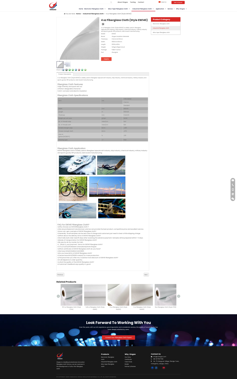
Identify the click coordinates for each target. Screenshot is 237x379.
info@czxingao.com (159, 357)
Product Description (64, 74)
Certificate (128, 359)
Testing (133, 2)
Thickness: (104, 39)
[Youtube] (163, 367)
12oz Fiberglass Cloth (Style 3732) (165, 307)
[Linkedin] (156, 367)
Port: (102, 52)
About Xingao (123, 2)
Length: (103, 44)
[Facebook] (152, 367)
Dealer (127, 364)
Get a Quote (178, 2)
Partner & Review (130, 366)
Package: (104, 50)
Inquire (106, 59)
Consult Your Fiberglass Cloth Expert (118, 337)
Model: (103, 34)
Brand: (103, 36)
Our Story (128, 357)
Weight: (103, 47)
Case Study (128, 362)
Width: (103, 42)
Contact (141, 2)
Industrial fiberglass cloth (109, 362)
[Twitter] (159, 367)
